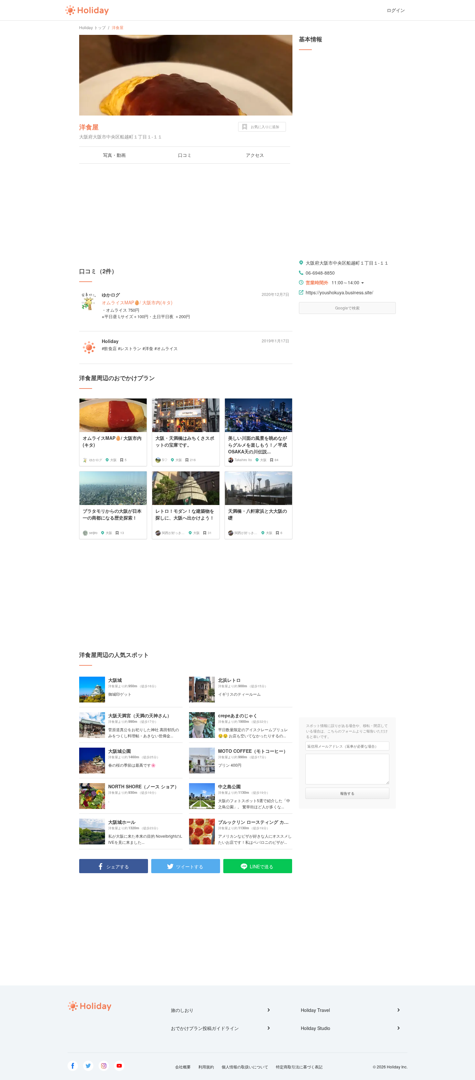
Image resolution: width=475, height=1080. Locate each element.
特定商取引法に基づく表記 (299, 1066)
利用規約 (206, 1066)
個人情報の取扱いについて (245, 1066)
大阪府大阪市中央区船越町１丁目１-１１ (347, 262)
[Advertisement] (185, 215)
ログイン (396, 10)
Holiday (87, 10)
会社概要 (183, 1066)
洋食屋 (89, 126)
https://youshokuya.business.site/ (339, 292)
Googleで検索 (347, 307)
